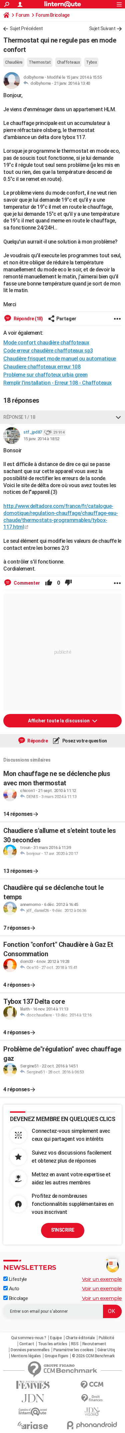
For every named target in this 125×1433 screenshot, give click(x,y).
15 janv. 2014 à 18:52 (41, 438)
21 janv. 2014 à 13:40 (72, 83)
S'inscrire (62, 1230)
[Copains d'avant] (33, 1412)
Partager (66, 318)
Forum (22, 15)
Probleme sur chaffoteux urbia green (45, 375)
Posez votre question (84, 740)
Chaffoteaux (68, 62)
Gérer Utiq (106, 1350)
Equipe (56, 1338)
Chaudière (14, 62)
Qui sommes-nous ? (28, 1338)
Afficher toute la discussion (59, 720)
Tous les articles (52, 1344)
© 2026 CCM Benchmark (93, 1356)
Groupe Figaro (56, 1356)
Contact (26, 1344)
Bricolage (18, 1298)
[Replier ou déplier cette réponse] (118, 417)
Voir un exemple (102, 1279)
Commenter (26, 583)
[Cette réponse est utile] (48, 583)
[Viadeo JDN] (92, 1412)
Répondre (37, 740)
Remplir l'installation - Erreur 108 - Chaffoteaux (57, 383)
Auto (13, 1289)
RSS (75, 1344)
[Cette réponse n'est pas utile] (68, 583)
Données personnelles (30, 1350)
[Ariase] (33, 1425)
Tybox (91, 62)
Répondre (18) (28, 318)
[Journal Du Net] (33, 1398)
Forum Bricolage (53, 15)
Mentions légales (26, 1356)
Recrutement (94, 1344)
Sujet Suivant (102, 28)
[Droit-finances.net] (92, 1398)
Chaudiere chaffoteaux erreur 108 (41, 367)
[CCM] (92, 1385)
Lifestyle (17, 1279)
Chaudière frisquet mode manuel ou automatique (59, 358)
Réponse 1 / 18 (19, 417)
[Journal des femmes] (33, 1385)
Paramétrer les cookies (73, 1350)
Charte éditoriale (80, 1338)
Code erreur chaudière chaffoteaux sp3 (48, 350)
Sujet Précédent (26, 28)
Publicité (106, 1338)
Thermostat (40, 62)
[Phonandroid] (92, 1425)
